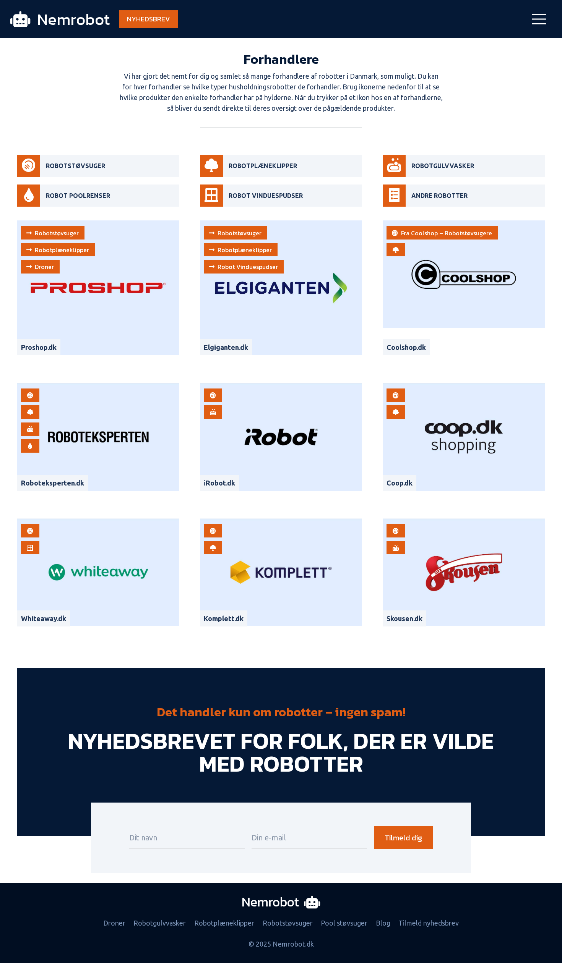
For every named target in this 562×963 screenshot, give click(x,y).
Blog (383, 923)
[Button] (396, 249)
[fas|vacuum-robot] (28, 166)
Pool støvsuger (344, 923)
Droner (114, 923)
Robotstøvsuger (288, 923)
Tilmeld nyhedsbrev (428, 923)
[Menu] (539, 19)
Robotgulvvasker (159, 923)
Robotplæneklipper (224, 923)
